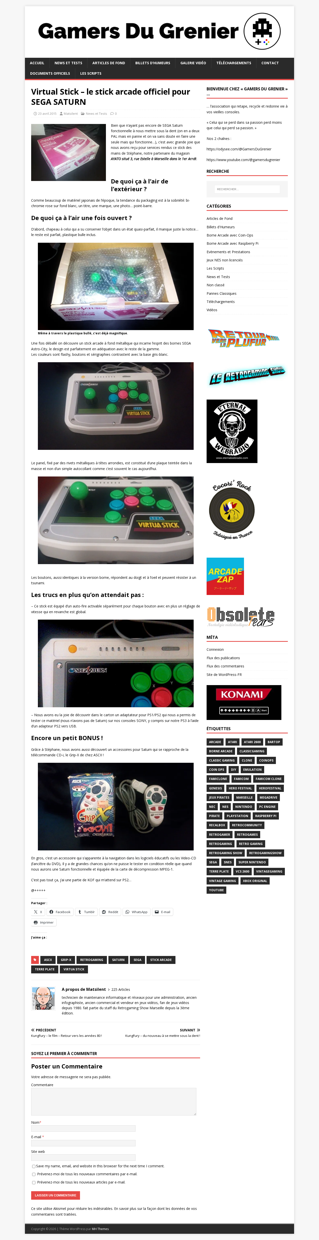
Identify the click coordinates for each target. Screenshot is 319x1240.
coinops (266, 760)
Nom (35, 1122)
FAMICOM (241, 779)
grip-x (66, 960)
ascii (48, 960)
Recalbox (217, 825)
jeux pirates (219, 797)
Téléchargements (233, 62)
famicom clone (269, 779)
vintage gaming (222, 881)
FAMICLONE (218, 779)
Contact (270, 62)
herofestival (270, 788)
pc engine (267, 807)
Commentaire (42, 1084)
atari (232, 742)
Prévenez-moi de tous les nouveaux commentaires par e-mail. (87, 1174)
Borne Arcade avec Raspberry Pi (232, 243)
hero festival (240, 788)
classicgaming (251, 751)
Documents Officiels (50, 73)
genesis (215, 788)
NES (225, 807)
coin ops (216, 770)
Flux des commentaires (225, 666)
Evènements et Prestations (228, 251)
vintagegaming (269, 871)
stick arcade (161, 960)
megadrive (268, 797)
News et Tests (68, 62)
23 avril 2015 (47, 113)
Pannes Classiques (222, 293)
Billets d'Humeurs (221, 227)
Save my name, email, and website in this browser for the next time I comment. (100, 1166)
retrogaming (91, 960)
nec (212, 807)
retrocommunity (247, 825)
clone (247, 760)
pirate (214, 816)
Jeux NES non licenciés (225, 260)
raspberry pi (265, 816)
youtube (216, 890)
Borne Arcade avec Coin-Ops (230, 235)
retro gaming (251, 844)
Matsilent (71, 113)
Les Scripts (90, 73)
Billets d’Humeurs (152, 62)
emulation (252, 770)
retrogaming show (225, 853)
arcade (215, 742)
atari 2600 (252, 742)
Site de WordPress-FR (224, 674)
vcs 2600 (242, 871)
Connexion (215, 649)
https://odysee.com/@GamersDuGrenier (239, 149)
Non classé (216, 285)
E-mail (36, 1136)
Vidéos (212, 309)
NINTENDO (243, 807)
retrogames (247, 834)
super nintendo (252, 862)
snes (228, 862)
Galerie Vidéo (193, 62)
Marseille (244, 797)
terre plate (45, 969)
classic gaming (222, 760)
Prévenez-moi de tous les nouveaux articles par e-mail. (81, 1182)
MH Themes (100, 1229)
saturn (118, 960)
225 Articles (120, 989)
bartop (274, 742)
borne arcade (221, 751)
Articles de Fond (108, 62)
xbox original (255, 881)
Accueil (37, 62)
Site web (38, 1151)
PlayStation (237, 816)
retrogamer (219, 834)
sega (137, 960)
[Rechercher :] (247, 189)
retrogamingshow (265, 853)
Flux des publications (223, 657)
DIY (233, 770)
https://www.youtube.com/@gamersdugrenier (243, 159)
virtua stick (74, 969)
